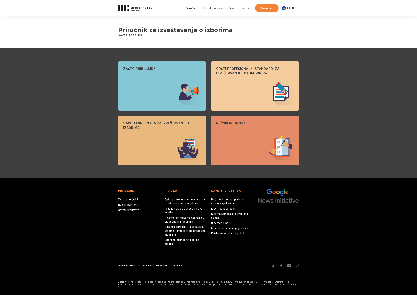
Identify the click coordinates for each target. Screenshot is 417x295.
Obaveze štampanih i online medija (182, 241)
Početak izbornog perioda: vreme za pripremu (227, 201)
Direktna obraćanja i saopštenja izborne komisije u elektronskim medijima (185, 230)
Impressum (162, 265)
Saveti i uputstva (240, 8)
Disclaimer (176, 265)
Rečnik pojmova (213, 8)
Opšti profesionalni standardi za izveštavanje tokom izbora (185, 201)
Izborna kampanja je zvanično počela (229, 215)
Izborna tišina (219, 223)
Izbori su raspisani (223, 208)
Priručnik (191, 8)
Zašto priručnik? (128, 199)
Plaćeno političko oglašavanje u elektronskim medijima (184, 219)
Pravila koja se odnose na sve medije (183, 210)
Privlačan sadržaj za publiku (228, 233)
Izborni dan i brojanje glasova (229, 228)
